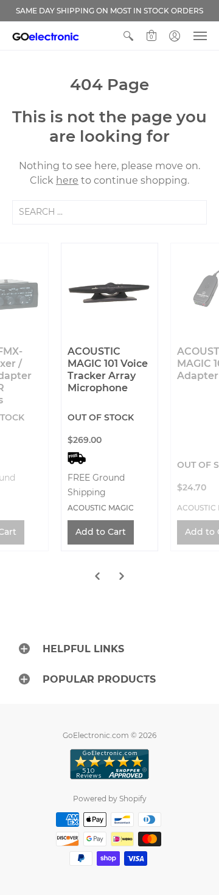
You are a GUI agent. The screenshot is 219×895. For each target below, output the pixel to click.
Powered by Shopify (110, 798)
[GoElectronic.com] (45, 36)
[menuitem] (128, 36)
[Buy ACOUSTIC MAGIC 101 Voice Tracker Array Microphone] (109, 291)
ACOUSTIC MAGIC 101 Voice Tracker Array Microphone (108, 370)
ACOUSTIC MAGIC (101, 507)
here (67, 180)
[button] (128, 36)
